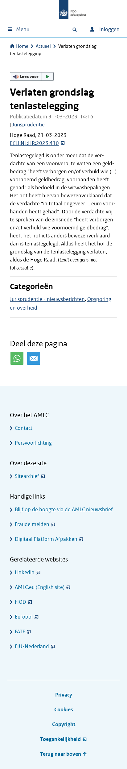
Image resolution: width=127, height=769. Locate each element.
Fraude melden (32, 524)
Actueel (43, 46)
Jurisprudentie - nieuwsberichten (47, 299)
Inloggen (109, 29)
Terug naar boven (61, 754)
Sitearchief (27, 476)
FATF (20, 631)
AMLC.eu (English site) (39, 587)
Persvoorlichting (33, 443)
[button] (32, 76)
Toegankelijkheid (60, 739)
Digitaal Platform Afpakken (46, 539)
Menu (22, 29)
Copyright (63, 724)
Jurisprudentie (28, 124)
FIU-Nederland (32, 646)
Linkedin (25, 572)
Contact (23, 428)
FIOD (20, 602)
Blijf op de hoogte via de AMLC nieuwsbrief (64, 509)
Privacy (63, 695)
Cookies (63, 709)
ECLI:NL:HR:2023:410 (34, 143)
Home (22, 46)
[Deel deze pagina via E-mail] (33, 358)
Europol (24, 617)
